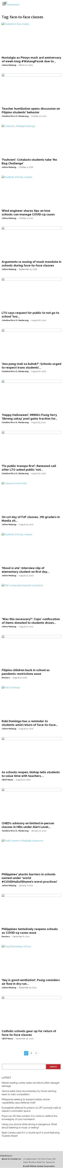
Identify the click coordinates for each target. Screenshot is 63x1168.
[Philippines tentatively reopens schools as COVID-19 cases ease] (31, 910)
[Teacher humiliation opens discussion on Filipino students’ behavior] (31, 89)
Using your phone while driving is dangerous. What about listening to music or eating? (29, 1126)
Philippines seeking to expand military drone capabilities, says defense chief (26, 1101)
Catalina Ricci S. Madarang (15, 116)
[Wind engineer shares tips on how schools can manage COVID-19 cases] (31, 192)
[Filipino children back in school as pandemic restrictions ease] (31, 651)
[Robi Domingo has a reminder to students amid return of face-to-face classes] (31, 702)
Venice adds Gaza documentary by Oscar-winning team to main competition (29, 1093)
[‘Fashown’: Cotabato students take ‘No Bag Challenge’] (31, 141)
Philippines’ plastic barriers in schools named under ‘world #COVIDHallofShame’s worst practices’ (29, 878)
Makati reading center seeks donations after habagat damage (30, 1084)
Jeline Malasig (9, 65)
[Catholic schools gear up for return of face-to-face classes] (31, 1012)
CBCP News (7, 780)
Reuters (6, 677)
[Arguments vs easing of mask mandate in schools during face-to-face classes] (31, 243)
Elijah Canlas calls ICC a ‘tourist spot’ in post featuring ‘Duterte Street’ (30, 1134)
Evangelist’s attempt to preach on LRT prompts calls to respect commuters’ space (31, 1109)
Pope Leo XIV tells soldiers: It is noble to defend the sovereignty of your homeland (29, 1118)
